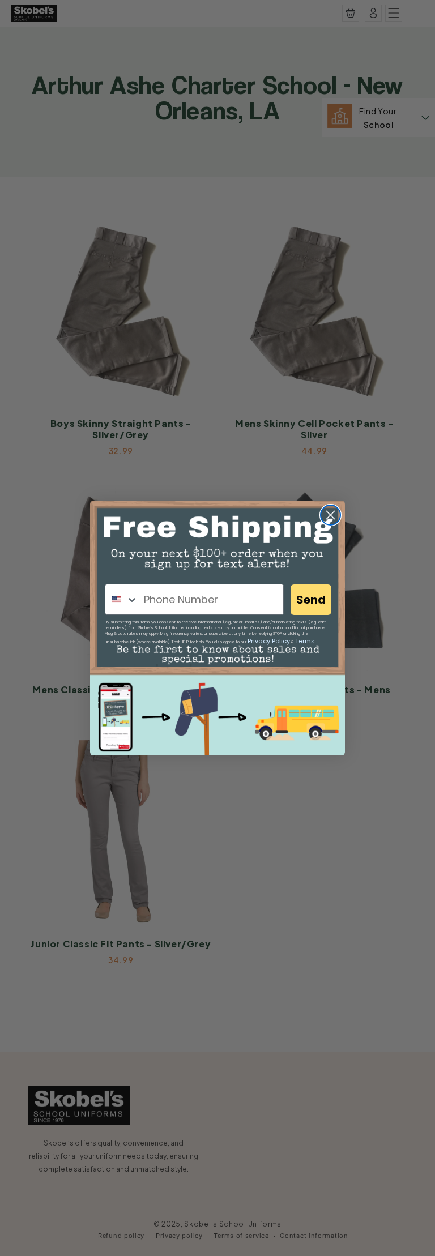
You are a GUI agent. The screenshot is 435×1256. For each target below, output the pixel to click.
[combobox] (121, 599)
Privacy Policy (269, 641)
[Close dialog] (330, 515)
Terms (305, 641)
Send (311, 600)
